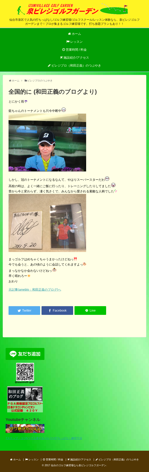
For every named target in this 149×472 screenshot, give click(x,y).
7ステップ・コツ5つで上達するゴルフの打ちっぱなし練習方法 (44, 438)
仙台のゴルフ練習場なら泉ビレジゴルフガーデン (78, 465)
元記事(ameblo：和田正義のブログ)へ (35, 289)
